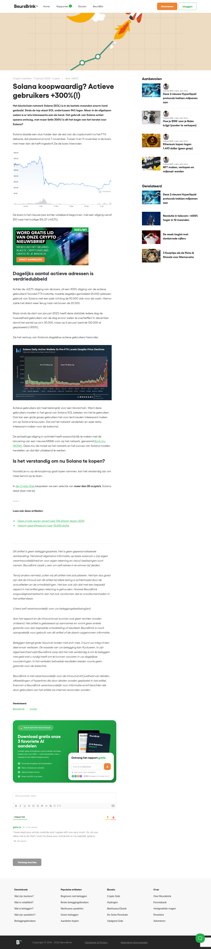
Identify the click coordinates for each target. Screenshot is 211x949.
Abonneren (167, 6)
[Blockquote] (42, 806)
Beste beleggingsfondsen (75, 902)
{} (55, 805)
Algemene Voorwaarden (134, 942)
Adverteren (159, 921)
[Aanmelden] (107, 766)
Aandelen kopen (70, 921)
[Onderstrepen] (25, 806)
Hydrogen (112, 902)
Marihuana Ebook (117, 908)
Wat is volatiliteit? (23, 902)
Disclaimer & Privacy (96, 942)
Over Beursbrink (162, 896)
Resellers (158, 914)
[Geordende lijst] (33, 806)
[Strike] (29, 806)
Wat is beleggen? (23, 908)
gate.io (17, 827)
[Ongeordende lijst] (38, 806)
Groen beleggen (69, 914)
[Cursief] (20, 806)
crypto (33, 708)
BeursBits (98, 6)
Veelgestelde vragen (164, 908)
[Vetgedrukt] (16, 806)
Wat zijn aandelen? (24, 914)
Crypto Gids (113, 896)
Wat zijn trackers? (24, 896)
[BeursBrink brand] (26, 6)
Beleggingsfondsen (25, 921)
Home (46, 6)
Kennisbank (160, 902)
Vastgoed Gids (115, 921)
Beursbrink (19, 708)
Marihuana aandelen (72, 908)
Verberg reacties (27, 862)
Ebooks (82, 6)
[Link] (51, 806)
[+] (59, 805)
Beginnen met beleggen (74, 896)
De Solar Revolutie (117, 914)
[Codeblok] (46, 806)
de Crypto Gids (25, 486)
